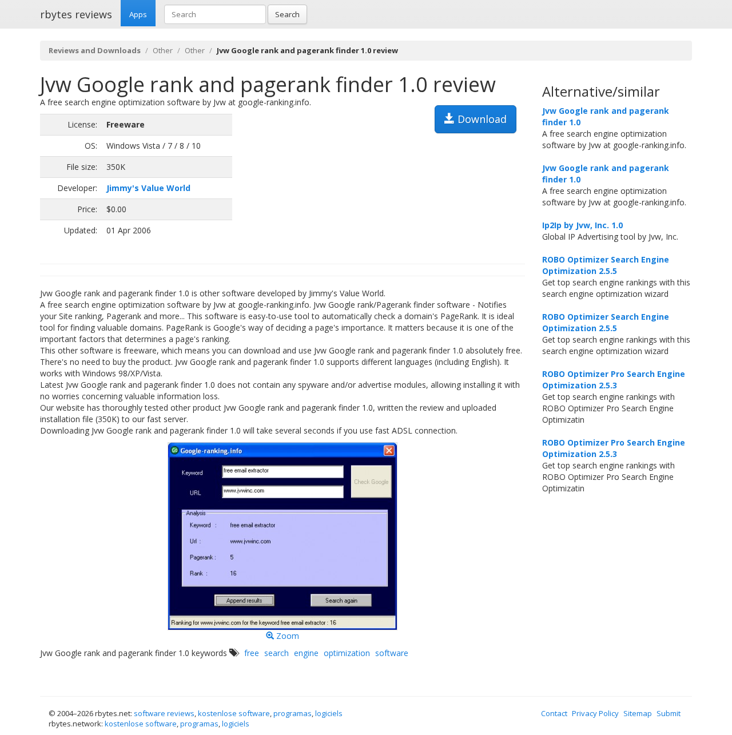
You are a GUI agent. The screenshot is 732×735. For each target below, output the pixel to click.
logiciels (329, 713)
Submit (669, 713)
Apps (138, 14)
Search (287, 14)
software (391, 652)
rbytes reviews (76, 14)
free (251, 652)
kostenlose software (234, 713)
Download (481, 119)
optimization (347, 652)
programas (292, 713)
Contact (554, 713)
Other (163, 50)
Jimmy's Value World (148, 187)
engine (306, 652)
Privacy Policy (595, 713)
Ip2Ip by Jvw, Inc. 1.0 (582, 225)
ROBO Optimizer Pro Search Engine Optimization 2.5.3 (613, 379)
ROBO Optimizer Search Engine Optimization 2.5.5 (605, 265)
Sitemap (637, 713)
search (276, 652)
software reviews (164, 713)
